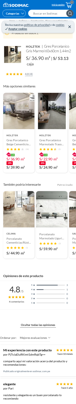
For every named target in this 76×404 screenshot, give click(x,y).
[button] (52, 13)
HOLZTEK (33, 46)
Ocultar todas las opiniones (38, 325)
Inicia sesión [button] (58, 4)
